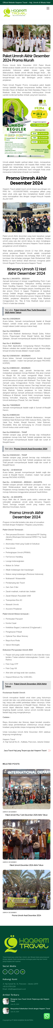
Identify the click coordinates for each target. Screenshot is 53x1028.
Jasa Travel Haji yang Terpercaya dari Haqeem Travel (25, 750)
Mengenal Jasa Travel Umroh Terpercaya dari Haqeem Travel (29, 1000)
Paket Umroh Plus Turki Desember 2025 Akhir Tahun (26, 815)
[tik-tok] (17, 972)
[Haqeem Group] (15, 16)
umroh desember (10, 812)
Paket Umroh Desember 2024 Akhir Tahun (26, 865)
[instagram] (11, 972)
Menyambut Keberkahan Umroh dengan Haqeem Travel (30, 1009)
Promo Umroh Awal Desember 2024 (26, 915)
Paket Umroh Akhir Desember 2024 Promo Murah (26, 58)
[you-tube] (22, 972)
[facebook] (5, 972)
